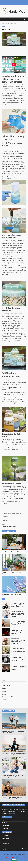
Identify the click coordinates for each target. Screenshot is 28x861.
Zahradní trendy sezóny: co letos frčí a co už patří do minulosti (6, 668)
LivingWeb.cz (5, 838)
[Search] (24, 19)
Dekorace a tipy (6, 688)
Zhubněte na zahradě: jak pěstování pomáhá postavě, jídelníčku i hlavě (6, 605)
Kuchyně (4, 683)
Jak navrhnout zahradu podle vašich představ (14, 562)
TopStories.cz (5, 825)
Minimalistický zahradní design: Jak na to (14, 584)
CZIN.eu (13, 858)
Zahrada (4, 694)
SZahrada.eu (22, 856)
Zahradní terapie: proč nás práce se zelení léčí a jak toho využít (6, 659)
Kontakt (4, 699)
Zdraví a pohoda (6, 685)
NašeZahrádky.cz (14, 856)
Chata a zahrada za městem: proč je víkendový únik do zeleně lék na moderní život (6, 641)
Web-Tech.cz (5, 841)
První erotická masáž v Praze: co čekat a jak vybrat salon (6, 632)
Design (3, 26)
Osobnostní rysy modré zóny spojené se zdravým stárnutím (14, 721)
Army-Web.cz (5, 843)
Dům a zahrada (21, 858)
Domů (3, 680)
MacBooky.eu (5, 823)
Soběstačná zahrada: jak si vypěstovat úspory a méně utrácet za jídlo (6, 623)
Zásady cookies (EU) (7, 697)
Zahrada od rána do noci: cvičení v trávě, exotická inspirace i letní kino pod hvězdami (6, 614)
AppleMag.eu (5, 820)
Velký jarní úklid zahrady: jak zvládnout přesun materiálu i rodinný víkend (6, 650)
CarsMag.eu (5, 828)
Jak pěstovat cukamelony (9, 521)
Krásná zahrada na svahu (9, 525)
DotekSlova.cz (6, 858)
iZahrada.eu (6, 856)
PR (3, 749)
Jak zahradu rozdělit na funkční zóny (14, 542)
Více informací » (12, 813)
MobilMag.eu (5, 835)
